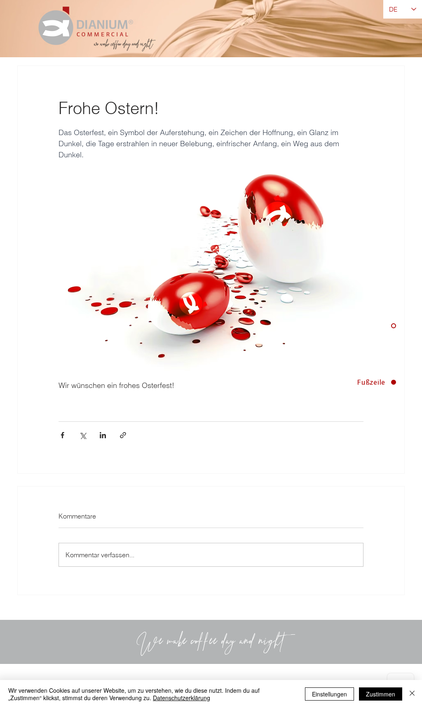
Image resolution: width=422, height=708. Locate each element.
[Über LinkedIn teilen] (103, 435)
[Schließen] (412, 694)
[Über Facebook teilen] (62, 435)
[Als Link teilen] (123, 435)
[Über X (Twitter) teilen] (83, 435)
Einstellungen (329, 694)
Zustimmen (380, 694)
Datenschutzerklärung (181, 698)
